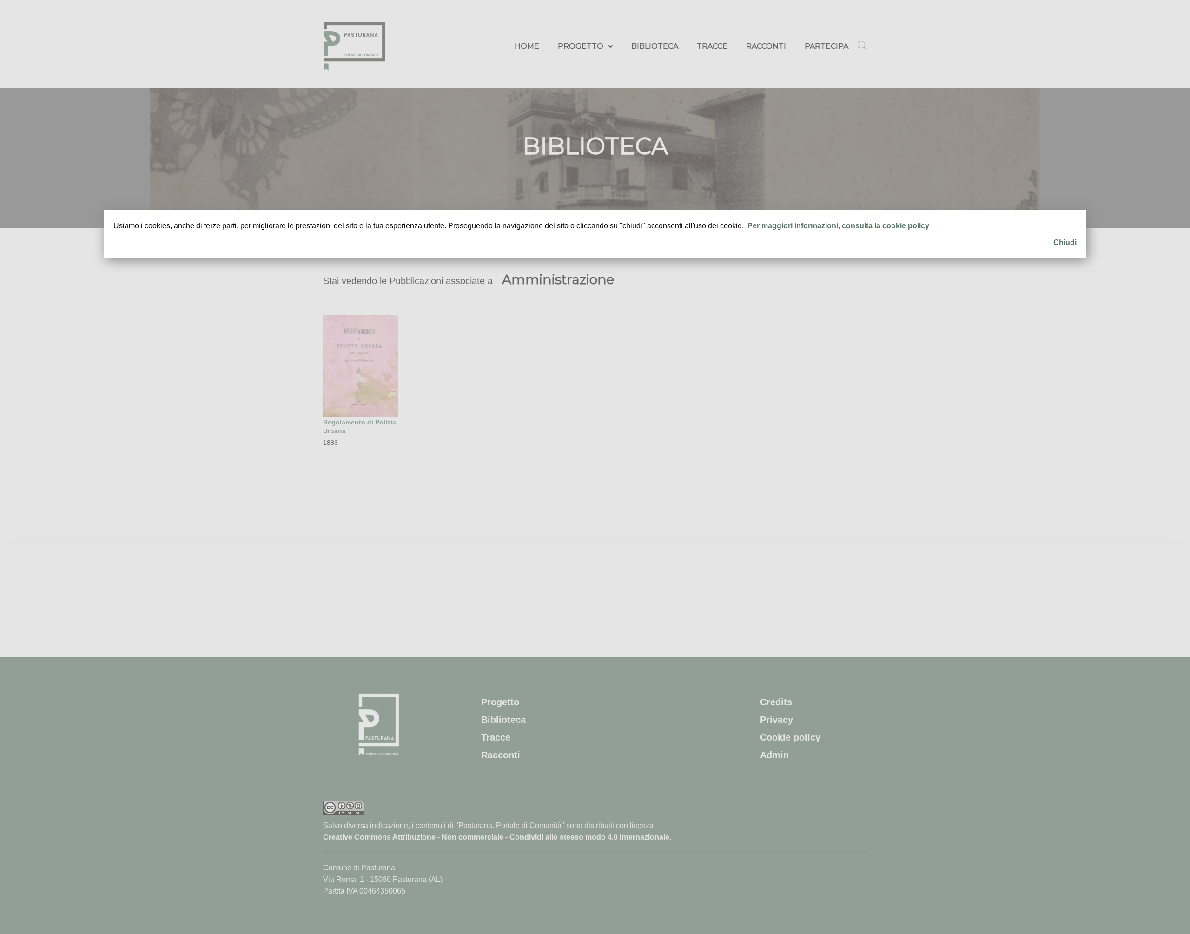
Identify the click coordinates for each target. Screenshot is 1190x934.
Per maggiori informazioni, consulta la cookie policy (838, 226)
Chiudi (1065, 242)
